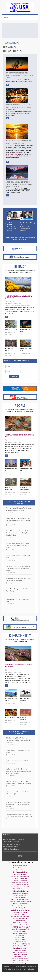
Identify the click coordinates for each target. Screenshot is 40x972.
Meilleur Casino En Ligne (11, 849)
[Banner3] (20, 388)
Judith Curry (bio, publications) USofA (17, 761)
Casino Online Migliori (20, 918)
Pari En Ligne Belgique (20, 923)
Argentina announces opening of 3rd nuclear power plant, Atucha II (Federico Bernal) (19, 184)
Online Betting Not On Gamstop (14, 839)
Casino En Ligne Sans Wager (20, 961)
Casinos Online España (20, 868)
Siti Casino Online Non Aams (20, 878)
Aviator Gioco (20, 870)
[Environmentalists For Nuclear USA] (20, 7)
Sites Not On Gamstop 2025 (13, 842)
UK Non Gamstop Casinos (12, 844)
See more (21, 239)
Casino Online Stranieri (20, 956)
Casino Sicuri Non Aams (20, 942)
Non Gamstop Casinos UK (20, 882)
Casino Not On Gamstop (20, 880)
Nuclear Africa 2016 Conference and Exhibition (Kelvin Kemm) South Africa (19, 75)
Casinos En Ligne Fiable (20, 946)
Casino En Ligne (20, 914)
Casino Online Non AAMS (20, 958)
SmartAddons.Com (29, 969)
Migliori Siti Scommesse (20, 933)
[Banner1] (20, 248)
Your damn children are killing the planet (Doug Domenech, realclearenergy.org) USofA (18, 568)
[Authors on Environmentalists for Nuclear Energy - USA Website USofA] (20, 30)
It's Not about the (12, 718)
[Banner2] (20, 257)
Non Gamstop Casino (20, 874)
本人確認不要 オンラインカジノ (20, 927)
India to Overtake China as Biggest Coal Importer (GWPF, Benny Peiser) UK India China (18, 520)
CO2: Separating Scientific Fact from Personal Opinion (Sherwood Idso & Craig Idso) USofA (18, 740)
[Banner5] (20, 618)
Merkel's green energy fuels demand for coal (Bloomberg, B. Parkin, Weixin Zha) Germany (18, 804)
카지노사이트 (20, 935)
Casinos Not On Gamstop (20, 893)
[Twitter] (21, 856)
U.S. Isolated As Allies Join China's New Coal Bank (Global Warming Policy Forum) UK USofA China (18, 533)
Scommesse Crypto (20, 931)
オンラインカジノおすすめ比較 (20, 944)
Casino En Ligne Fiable (20, 904)
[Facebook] (19, 856)
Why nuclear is (11, 329)
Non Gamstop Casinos (11, 846)
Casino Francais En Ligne (20, 963)
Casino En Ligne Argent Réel (20, 929)
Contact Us (7, 837)
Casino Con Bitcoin (20, 950)
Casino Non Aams (20, 920)
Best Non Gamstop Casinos (20, 906)
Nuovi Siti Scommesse (20, 952)
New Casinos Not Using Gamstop (20, 910)
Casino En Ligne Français (20, 948)
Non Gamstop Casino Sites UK (20, 887)
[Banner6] (20, 627)
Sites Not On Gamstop (20, 889)
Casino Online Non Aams (20, 895)
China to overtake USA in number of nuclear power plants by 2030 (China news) (19, 107)
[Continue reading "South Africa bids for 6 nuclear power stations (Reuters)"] (20, 131)
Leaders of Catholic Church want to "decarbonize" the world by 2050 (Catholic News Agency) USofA (18, 771)
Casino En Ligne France (20, 954)
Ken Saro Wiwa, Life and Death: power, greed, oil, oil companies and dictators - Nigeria (17, 545)
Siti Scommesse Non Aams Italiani (20, 925)
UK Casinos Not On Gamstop (20, 899)
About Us (7, 834)
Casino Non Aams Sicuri (20, 912)
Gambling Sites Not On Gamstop (20, 876)
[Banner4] (20, 397)
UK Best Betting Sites (20, 908)
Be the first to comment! (11, 229)
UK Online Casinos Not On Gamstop (20, 901)
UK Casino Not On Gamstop (20, 885)
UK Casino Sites (20, 897)
